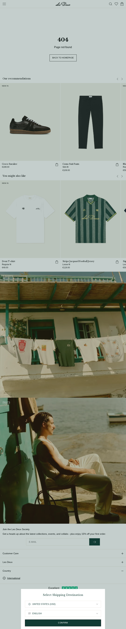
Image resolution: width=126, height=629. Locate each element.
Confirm (63, 623)
